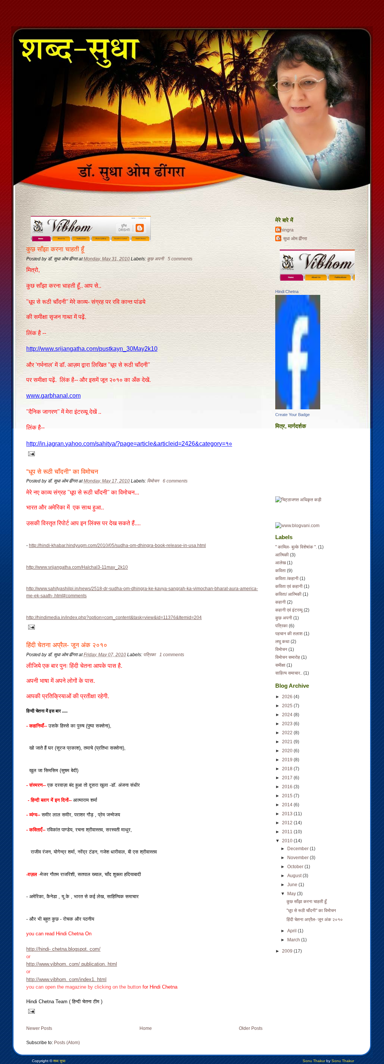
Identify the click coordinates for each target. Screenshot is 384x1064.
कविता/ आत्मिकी (288, 594)
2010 (287, 840)
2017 (287, 777)
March (293, 939)
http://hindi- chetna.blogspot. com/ (63, 949)
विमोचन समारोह (287, 657)
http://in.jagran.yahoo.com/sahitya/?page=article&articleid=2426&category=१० (129, 443)
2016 (287, 786)
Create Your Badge (292, 414)
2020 (287, 750)
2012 (287, 822)
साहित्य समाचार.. (288, 673)
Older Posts (250, 1028)
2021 (287, 741)
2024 (287, 714)
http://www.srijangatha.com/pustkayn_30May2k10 (92, 349)
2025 (287, 705)
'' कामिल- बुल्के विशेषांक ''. (296, 547)
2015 (287, 795)
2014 (287, 804)
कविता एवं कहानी (289, 586)
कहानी (280, 602)
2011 (287, 831)
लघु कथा (282, 641)
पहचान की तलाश (289, 633)
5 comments (180, 258)
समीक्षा (280, 665)
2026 (287, 696)
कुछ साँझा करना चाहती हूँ (55, 249)
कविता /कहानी (286, 578)
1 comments (171, 654)
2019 (287, 759)
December (298, 848)
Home (146, 1028)
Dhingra (285, 230)
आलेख (280, 562)
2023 (287, 723)
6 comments (175, 481)
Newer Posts (39, 1028)
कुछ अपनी (155, 258)
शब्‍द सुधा (59, 1061)
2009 (287, 951)
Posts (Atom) (67, 1042)
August (294, 875)
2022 (287, 732)
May (291, 893)
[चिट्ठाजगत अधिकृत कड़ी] (298, 499)
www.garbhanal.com (53, 395)
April (292, 930)
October (295, 866)
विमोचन (153, 481)
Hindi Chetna (286, 291)
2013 (287, 813)
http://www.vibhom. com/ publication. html (71, 964)
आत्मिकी (282, 555)
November (298, 857)
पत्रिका (149, 654)
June (292, 884)
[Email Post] (30, 453)
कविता (280, 570)
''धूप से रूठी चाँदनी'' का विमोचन (62, 471)
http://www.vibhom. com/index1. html (66, 979)
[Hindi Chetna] (297, 407)
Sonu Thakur (314, 1061)
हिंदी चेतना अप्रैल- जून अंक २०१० (66, 645)
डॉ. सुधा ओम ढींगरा (292, 238)
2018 (287, 768)
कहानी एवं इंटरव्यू (289, 610)
